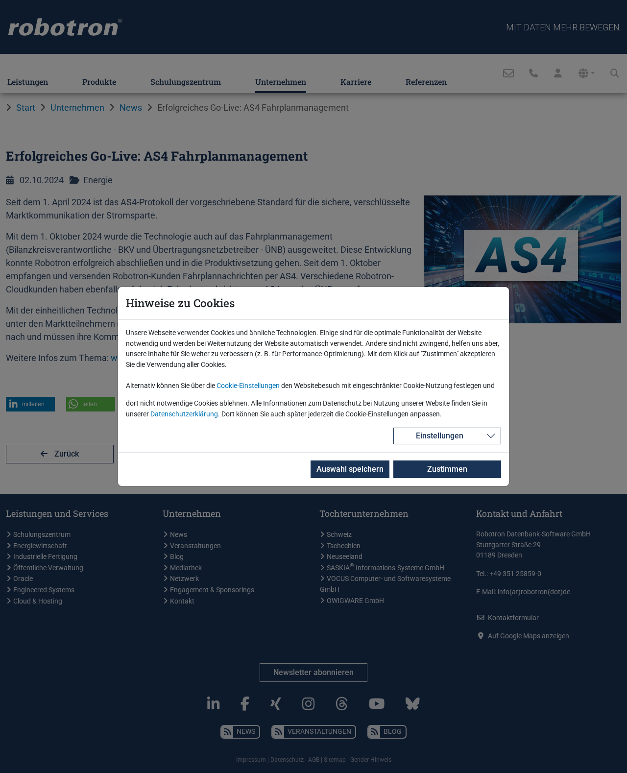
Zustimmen (447, 469)
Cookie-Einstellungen (248, 386)
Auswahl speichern (350, 469)
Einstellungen (439, 435)
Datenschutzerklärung (184, 414)
